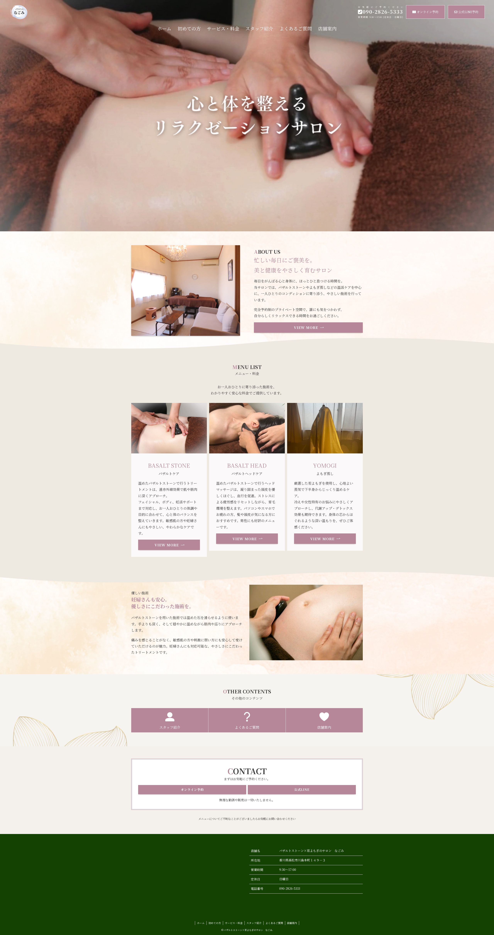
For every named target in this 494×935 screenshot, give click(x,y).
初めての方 (214, 923)
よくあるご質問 (274, 923)
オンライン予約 (427, 12)
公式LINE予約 (468, 12)
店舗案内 (292, 923)
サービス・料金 (234, 923)
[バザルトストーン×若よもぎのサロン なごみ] (80, 12)
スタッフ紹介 (253, 923)
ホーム (201, 923)
